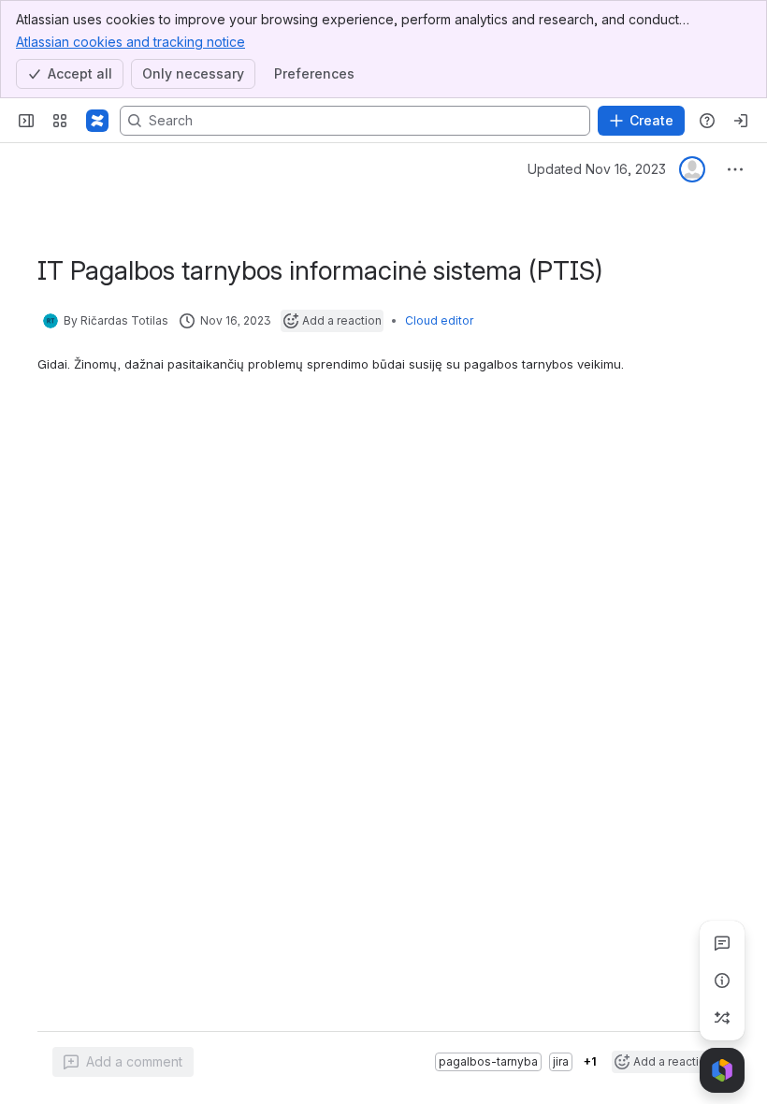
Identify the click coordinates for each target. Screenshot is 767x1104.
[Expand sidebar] (26, 121)
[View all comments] (722, 943)
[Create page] (722, 1018)
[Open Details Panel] (722, 980)
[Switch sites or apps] (60, 121)
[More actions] (735, 169)
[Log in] (741, 121)
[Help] (707, 121)
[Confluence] (97, 121)
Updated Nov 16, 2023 (597, 169)
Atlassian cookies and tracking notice (130, 42)
